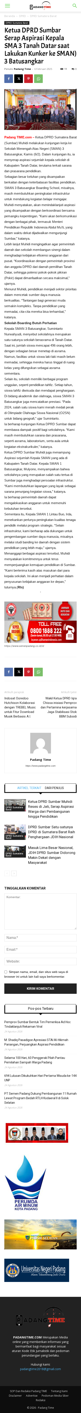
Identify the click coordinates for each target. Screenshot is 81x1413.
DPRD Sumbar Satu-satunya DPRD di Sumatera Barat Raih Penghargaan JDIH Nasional (51, 832)
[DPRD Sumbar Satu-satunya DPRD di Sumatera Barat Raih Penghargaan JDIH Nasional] (15, 832)
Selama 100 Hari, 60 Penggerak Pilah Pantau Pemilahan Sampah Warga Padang (34, 1060)
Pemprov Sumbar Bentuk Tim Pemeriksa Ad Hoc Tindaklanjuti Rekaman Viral (37, 1024)
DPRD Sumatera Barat (43, 16)
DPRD (22, 16)
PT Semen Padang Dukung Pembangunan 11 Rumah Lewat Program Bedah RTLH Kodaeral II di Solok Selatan (40, 1098)
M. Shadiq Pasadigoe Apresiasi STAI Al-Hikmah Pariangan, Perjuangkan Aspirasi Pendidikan (36, 1042)
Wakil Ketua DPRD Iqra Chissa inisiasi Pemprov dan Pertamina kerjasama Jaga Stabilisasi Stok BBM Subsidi (59, 707)
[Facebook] (8, 78)
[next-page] (14, 873)
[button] (7, 6)
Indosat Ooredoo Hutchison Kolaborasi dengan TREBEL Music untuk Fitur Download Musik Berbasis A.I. (20, 707)
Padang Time (22, 68)
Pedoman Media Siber (55, 1395)
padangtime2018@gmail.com (40, 1369)
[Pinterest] (28, 78)
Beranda (9, 16)
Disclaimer (15, 1395)
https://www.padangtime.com (40, 765)
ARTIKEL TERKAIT (29, 787)
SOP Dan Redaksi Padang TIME (28, 1391)
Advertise (32, 1395)
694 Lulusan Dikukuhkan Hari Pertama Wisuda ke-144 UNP (40, 1078)
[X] (18, 78)
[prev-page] (7, 873)
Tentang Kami (59, 1391)
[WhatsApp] (38, 78)
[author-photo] (40, 753)
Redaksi (40, 1400)
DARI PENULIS (54, 787)
